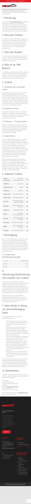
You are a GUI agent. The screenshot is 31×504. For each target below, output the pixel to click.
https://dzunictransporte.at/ (8, 448)
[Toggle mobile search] (25, 4)
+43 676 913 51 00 (13, 1)
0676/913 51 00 (9, 443)
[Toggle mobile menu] (28, 4)
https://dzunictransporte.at (16, 21)
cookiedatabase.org (22, 392)
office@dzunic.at (21, 1)
